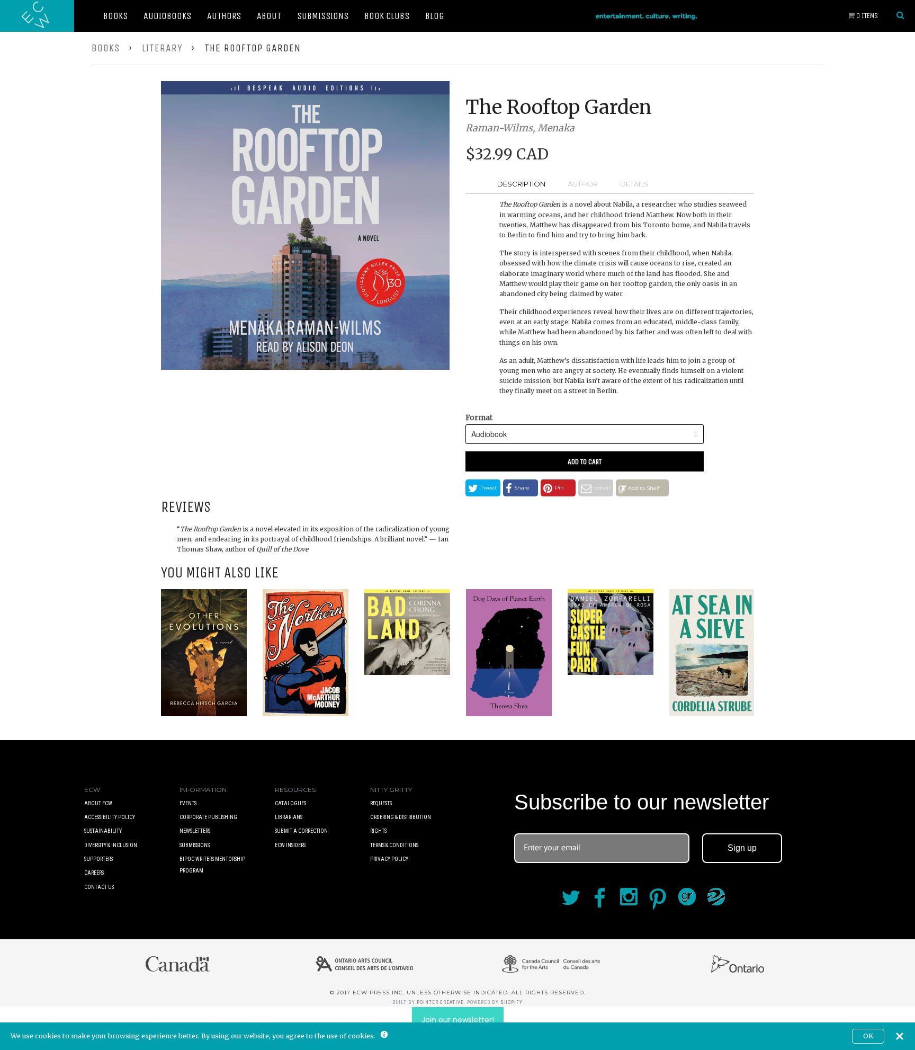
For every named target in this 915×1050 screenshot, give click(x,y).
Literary (162, 48)
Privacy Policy (389, 859)
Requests (381, 803)
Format (478, 417)
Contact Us (99, 887)
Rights (378, 831)
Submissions (322, 16)
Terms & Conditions (394, 845)
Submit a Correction (301, 831)
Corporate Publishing (208, 817)
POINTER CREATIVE (440, 1002)
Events (188, 803)
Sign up (742, 847)
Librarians (288, 817)
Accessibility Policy (109, 817)
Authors (224, 16)
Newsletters (195, 831)
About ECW (98, 803)
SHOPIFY (511, 1002)
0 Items (866, 15)
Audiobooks (167, 16)
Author (583, 184)
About (269, 16)
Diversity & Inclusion (110, 845)
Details (634, 184)
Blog (434, 16)
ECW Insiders (290, 845)
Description (521, 184)
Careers (94, 873)
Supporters (98, 859)
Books (115, 16)
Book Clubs (386, 16)
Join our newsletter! (457, 1020)
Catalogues (290, 803)
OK (868, 1036)
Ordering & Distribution (400, 817)
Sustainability (103, 831)
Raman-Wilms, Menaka (520, 128)
